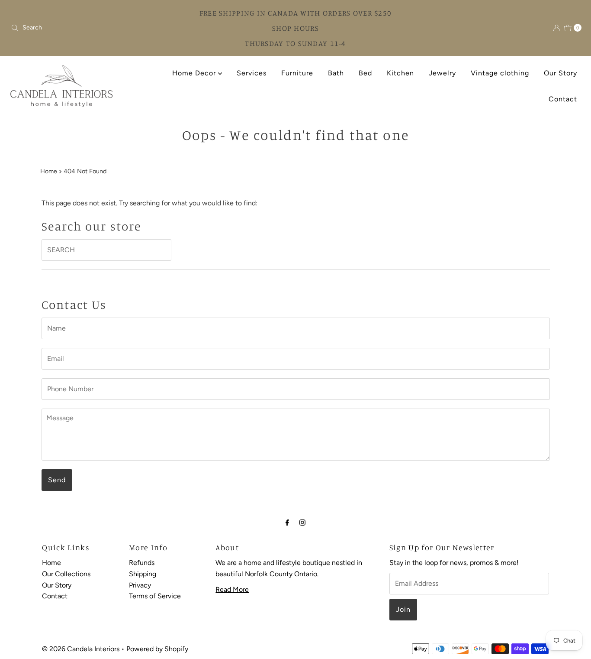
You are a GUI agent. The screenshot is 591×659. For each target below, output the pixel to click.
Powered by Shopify (157, 649)
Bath (336, 73)
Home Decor (195, 73)
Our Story (560, 73)
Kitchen (400, 73)
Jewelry (442, 73)
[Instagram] (302, 522)
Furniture (297, 73)
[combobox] (76, 27)
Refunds (141, 562)
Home (48, 171)
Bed (365, 73)
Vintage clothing (500, 73)
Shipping (142, 574)
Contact (563, 99)
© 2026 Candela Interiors (80, 649)
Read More (232, 589)
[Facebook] (287, 522)
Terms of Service (155, 596)
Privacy (140, 585)
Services (252, 73)
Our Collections (66, 574)
